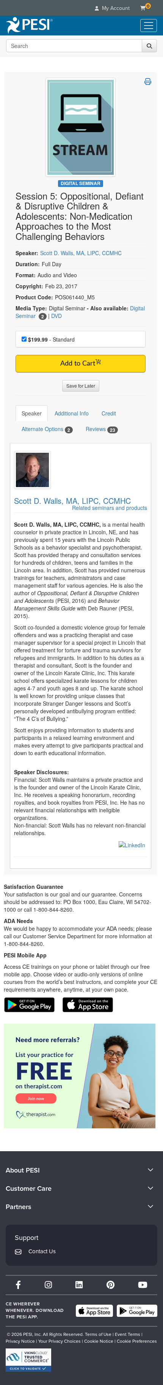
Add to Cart (77, 363)
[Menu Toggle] (148, 25)
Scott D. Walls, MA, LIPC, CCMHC (81, 253)
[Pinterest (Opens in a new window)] (110, 1285)
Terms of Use (98, 1334)
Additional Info (72, 413)
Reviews (100, 429)
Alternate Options (46, 429)
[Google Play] (137, 1311)
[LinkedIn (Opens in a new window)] (79, 1285)
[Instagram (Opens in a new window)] (48, 1285)
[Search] (149, 45)
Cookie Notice (98, 1341)
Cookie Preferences (137, 1341)
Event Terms (127, 1334)
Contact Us (42, 1251)
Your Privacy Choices (59, 1341)
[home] (29, 25)
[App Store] (94, 1311)
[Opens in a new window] (132, 844)
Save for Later (80, 385)
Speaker (32, 413)
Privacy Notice (20, 1341)
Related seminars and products (109, 508)
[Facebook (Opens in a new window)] (18, 1285)
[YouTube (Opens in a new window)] (142, 1285)
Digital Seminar (80, 183)
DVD (56, 315)
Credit (109, 413)
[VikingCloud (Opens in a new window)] (28, 1360)
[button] (147, 81)
